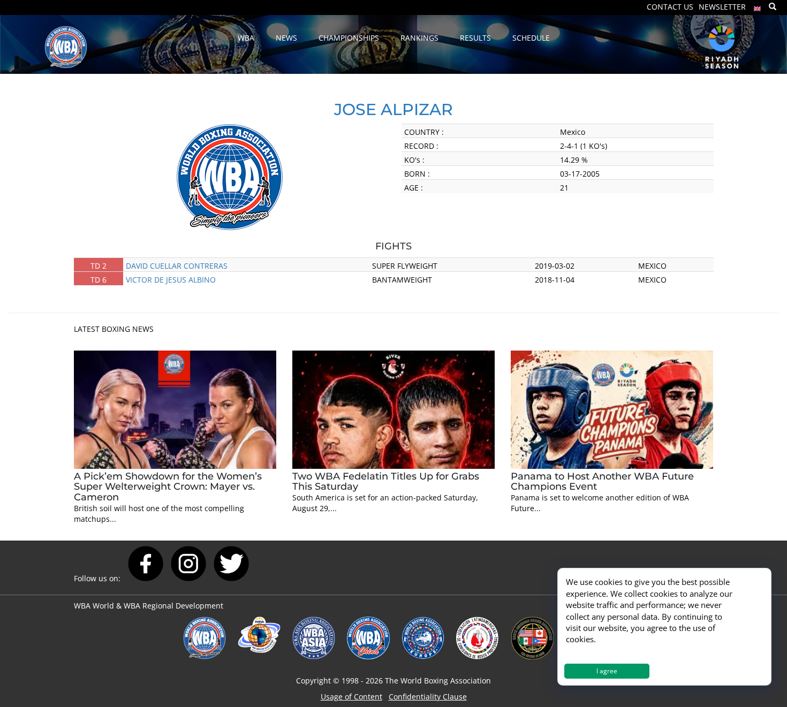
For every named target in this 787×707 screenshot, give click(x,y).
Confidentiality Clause (428, 696)
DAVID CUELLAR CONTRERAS (177, 266)
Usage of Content (351, 696)
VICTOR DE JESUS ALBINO (171, 280)
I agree (606, 670)
